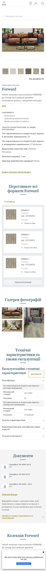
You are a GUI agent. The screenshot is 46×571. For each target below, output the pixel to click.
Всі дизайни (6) (36, 79)
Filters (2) (10, 202)
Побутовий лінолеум (14, 16)
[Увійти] (35, 3)
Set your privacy (24, 564)
